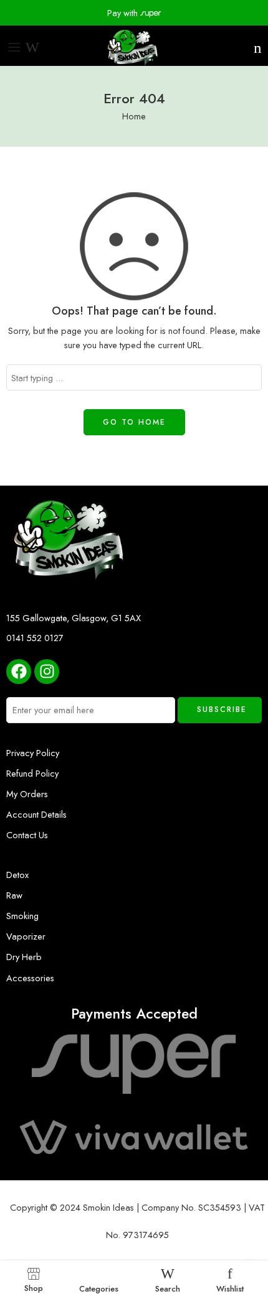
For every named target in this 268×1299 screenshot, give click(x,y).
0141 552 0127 (35, 637)
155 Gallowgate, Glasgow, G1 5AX (73, 617)
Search (167, 1288)
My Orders (27, 793)
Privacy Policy (32, 752)
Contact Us (27, 834)
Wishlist (230, 1288)
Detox (17, 874)
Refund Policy (32, 773)
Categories (98, 1288)
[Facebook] (18, 671)
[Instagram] (46, 671)
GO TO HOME (134, 422)
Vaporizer (25, 936)
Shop (33, 1287)
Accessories (30, 977)
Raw (14, 895)
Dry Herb (24, 956)
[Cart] (258, 47)
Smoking (22, 915)
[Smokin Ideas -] (134, 47)
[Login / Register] (245, 47)
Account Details (36, 814)
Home (134, 116)
